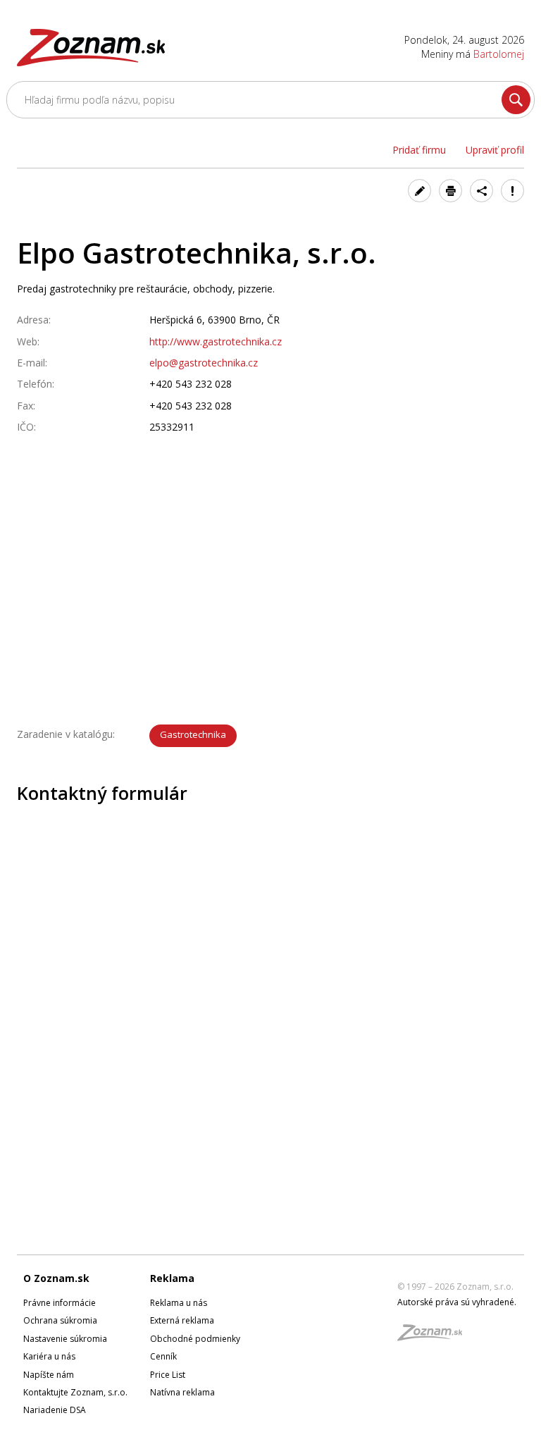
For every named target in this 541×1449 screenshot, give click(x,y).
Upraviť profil (495, 149)
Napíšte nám (48, 1375)
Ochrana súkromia (60, 1320)
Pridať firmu (419, 149)
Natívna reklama (182, 1392)
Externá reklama (182, 1320)
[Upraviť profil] (419, 190)
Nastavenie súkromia (65, 1339)
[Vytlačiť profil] (450, 190)
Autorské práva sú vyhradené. (456, 1302)
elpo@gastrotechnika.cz (203, 362)
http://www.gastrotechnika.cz (215, 341)
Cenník (163, 1356)
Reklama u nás (178, 1303)
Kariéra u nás (49, 1356)
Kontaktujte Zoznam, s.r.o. (75, 1392)
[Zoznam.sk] (434, 1337)
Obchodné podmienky (195, 1339)
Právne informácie (59, 1303)
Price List (167, 1375)
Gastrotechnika (193, 734)
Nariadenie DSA (54, 1410)
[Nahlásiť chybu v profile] (512, 190)
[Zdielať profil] (481, 190)
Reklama (172, 1278)
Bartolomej (498, 54)
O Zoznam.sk (56, 1278)
